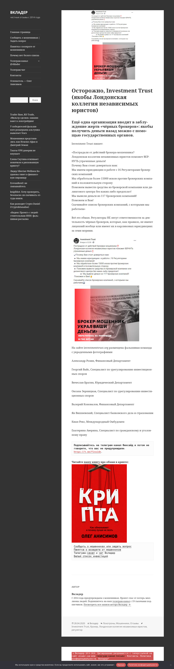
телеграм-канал (121, 601)
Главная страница (20, 32)
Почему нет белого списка (24, 55)
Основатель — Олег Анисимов (21, 82)
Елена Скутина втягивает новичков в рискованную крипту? (24, 162)
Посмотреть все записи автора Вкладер (106, 604)
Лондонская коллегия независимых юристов (123, 626)
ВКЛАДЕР (19, 12)
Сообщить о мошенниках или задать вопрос (102, 546)
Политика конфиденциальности (143, 665)
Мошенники (122, 623)
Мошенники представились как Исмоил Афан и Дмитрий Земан (24, 142)
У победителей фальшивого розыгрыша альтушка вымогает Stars (25, 130)
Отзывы (134, 623)
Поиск (35, 100)
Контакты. (133, 656)
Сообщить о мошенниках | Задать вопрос (25, 39)
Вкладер (94, 623)
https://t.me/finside (87, 451)
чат (101, 553)
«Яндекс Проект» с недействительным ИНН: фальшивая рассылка (24, 216)
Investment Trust (80, 626)
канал (91, 553)
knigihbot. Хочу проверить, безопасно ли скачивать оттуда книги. (25, 195)
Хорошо (121, 665)
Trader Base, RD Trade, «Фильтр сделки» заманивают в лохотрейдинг (24, 118)
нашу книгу (92, 462)
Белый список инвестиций (91, 556)
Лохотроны (109, 623)
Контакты (15, 75)
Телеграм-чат (17, 69)
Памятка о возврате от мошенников (22, 48)
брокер (94, 626)
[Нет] (170, 665)
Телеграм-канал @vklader (19, 62)
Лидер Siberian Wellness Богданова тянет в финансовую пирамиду (25, 174)
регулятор (77, 629)
